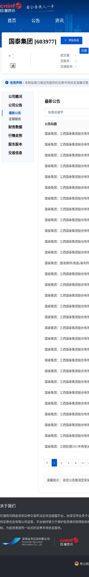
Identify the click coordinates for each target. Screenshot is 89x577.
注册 (84, 50)
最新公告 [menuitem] (15, 113)
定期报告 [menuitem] (15, 119)
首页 (12, 20)
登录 (74, 50)
